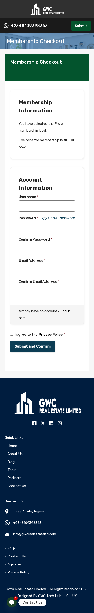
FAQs (12, 548)
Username (29, 197)
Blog (11, 462)
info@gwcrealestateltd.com (34, 534)
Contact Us (17, 486)
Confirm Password (35, 239)
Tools (12, 470)
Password (28, 218)
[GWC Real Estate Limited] (47, 13)
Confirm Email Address (39, 281)
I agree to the (40, 334)
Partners (14, 478)
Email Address (32, 260)
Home (12, 446)
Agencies (15, 564)
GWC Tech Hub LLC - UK (57, 596)
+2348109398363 (29, 25)
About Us (15, 454)
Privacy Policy (51, 334)
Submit (81, 26)
